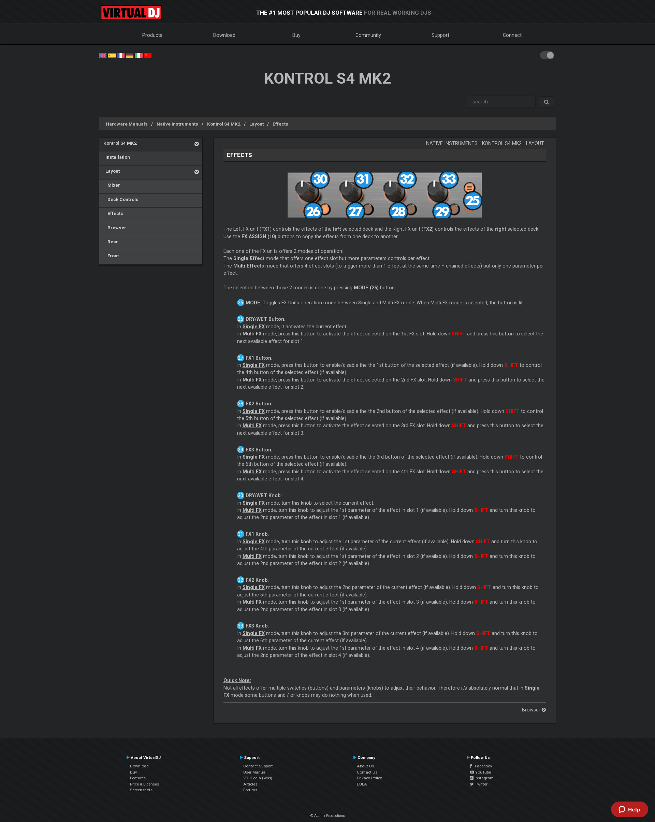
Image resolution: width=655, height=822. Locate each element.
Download (224, 35)
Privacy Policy (369, 778)
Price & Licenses (144, 784)
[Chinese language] (147, 55)
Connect (512, 35)
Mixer (111, 185)
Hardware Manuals (127, 124)
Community (368, 35)
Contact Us (367, 772)
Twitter (480, 784)
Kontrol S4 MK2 (224, 124)
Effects (280, 124)
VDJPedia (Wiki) (257, 778)
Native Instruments (177, 124)
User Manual (254, 772)
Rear (110, 241)
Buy (296, 35)
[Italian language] (138, 55)
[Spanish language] (111, 55)
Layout (256, 124)
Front (111, 255)
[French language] (121, 55)
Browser (114, 227)
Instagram (484, 778)
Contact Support (258, 766)
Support (440, 35)
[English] (102, 55)
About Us (365, 766)
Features (138, 778)
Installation (116, 157)
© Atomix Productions (327, 815)
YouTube (482, 772)
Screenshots (141, 790)
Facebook (482, 766)
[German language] (129, 55)
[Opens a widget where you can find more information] (629, 810)
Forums (250, 790)
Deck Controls (121, 199)
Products (152, 35)
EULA (362, 784)
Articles (250, 784)
